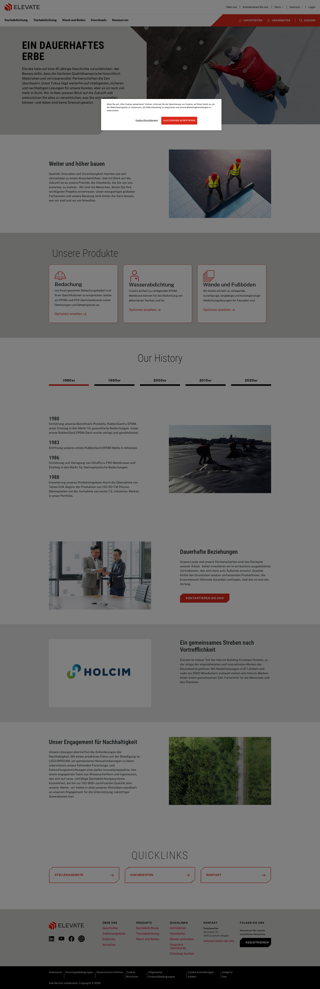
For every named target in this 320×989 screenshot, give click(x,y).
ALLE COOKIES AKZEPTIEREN (179, 120)
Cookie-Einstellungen (147, 120)
